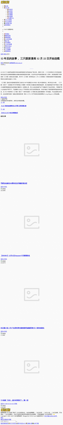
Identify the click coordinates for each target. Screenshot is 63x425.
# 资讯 (5, 97)
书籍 (10, 419)
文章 (4, 419)
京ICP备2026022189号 (50, 416)
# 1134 (5, 403)
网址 (2, 419)
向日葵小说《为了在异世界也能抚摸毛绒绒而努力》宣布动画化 (22, 328)
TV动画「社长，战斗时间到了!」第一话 (14, 400)
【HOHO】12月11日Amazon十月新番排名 (15, 255)
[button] (2, 417)
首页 (2, 54)
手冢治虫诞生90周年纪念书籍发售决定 (14, 183)
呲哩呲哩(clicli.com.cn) (15, 63)
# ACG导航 (14, 403)
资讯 (5, 54)
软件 (7, 419)
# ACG (9, 403)
